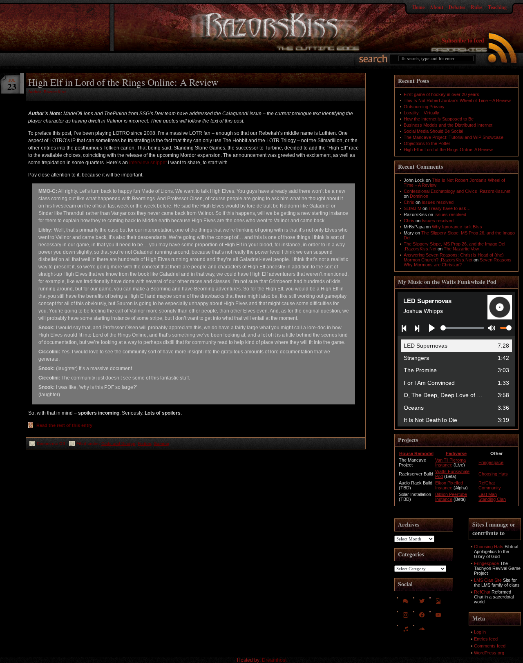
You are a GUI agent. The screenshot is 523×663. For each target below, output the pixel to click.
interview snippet (148, 162)
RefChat (482, 591)
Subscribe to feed (463, 40)
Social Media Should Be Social (433, 131)
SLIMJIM (412, 208)
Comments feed (489, 645)
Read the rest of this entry (64, 425)
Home (418, 7)
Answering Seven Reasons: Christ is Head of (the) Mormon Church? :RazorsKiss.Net (454, 257)
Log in (480, 632)
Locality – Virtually (421, 112)
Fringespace (490, 462)
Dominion (419, 196)
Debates (457, 7)
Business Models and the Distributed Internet (448, 125)
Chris (409, 202)
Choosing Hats (493, 473)
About (436, 7)
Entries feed (486, 638)
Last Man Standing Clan (492, 497)
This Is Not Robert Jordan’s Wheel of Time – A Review (457, 100)
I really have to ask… (450, 208)
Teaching (497, 7)
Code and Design (118, 443)
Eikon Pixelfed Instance (449, 485)
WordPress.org (489, 652)
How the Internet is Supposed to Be (439, 118)
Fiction (144, 443)
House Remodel (416, 453)
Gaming (161, 443)
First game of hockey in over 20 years (441, 94)
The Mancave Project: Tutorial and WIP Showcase (453, 137)
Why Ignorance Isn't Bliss (457, 226)
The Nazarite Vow (461, 248)
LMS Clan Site (488, 580)
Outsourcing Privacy (424, 106)
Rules (477, 7)
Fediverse (456, 453)
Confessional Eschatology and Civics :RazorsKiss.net (457, 191)
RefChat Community (489, 485)
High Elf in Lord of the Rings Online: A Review (123, 82)
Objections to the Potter (427, 143)
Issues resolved (438, 202)
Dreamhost (274, 660)
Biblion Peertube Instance (451, 497)
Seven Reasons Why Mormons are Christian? (458, 262)
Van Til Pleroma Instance (450, 462)
